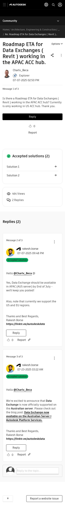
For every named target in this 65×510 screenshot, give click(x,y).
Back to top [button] (8, 498)
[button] (61, 55)
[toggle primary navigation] (6, 5)
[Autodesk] (18, 4)
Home (6, 29)
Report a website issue (44, 498)
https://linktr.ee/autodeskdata (25, 324)
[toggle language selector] (46, 4)
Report (32, 133)
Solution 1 (13, 167)
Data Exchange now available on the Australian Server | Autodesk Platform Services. (28, 416)
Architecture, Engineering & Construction (33, 29)
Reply (32, 117)
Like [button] (30, 126)
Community (10, 21)
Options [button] (56, 44)
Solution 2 (13, 175)
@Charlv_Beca (23, 273)
